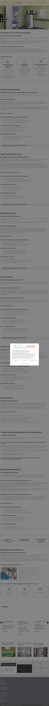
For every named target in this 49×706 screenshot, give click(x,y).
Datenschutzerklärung (15, 357)
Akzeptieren (33, 360)
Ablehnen (16, 360)
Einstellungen (24, 360)
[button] (1, 15)
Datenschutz (22, 363)
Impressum (26, 363)
